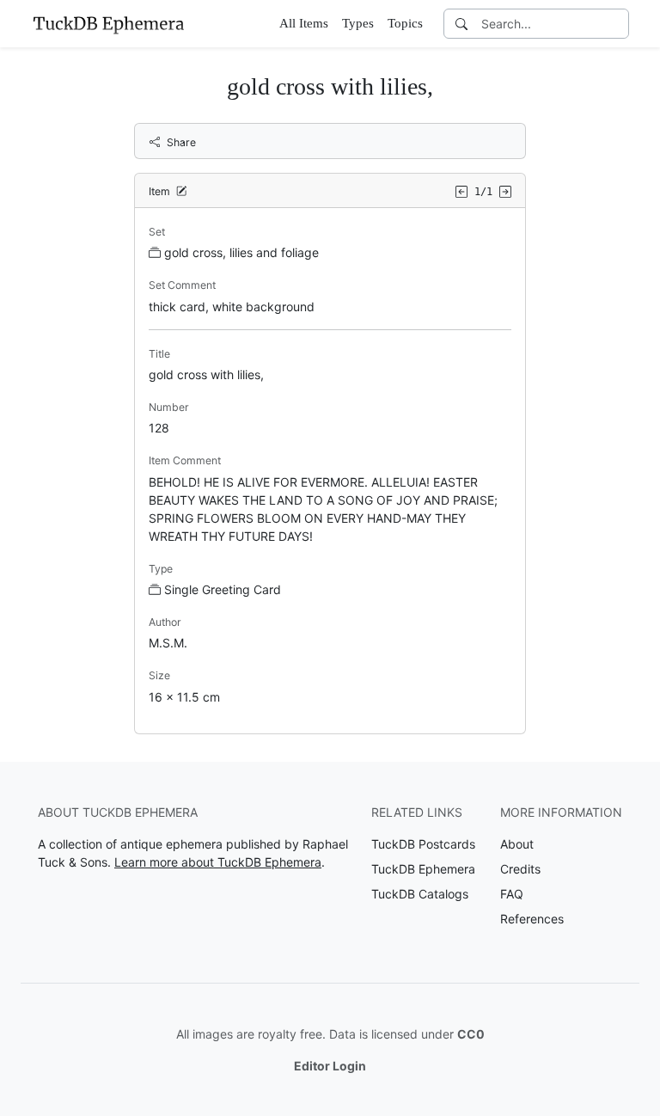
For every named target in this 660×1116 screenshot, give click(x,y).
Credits (520, 869)
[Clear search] (617, 23)
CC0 (471, 1034)
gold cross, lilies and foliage (241, 252)
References (532, 918)
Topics (405, 23)
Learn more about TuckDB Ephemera (217, 862)
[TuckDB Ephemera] (108, 23)
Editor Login (330, 1065)
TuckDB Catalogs (419, 893)
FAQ (511, 893)
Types (358, 23)
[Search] (461, 23)
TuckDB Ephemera (423, 869)
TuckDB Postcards (423, 844)
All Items (303, 23)
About (517, 844)
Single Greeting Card (222, 589)
